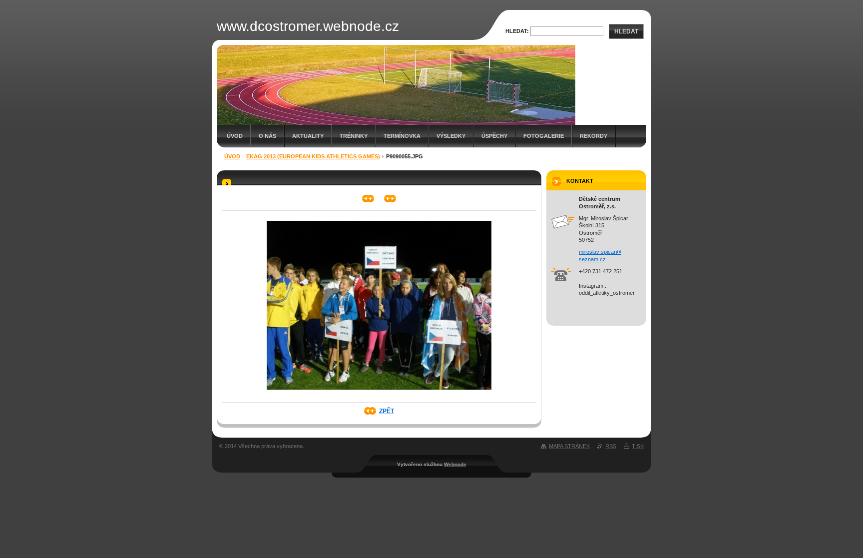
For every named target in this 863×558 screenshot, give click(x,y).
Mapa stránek (569, 446)
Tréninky (354, 136)
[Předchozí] (368, 198)
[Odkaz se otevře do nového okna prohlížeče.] (379, 392)
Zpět (386, 411)
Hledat (626, 31)
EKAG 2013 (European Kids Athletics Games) (313, 156)
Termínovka (402, 136)
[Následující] (390, 198)
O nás (267, 136)
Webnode (455, 464)
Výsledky (450, 136)
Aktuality (308, 136)
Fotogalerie (543, 136)
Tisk (638, 446)
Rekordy (593, 136)
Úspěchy (494, 136)
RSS (610, 446)
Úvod (235, 136)
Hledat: (517, 31)
